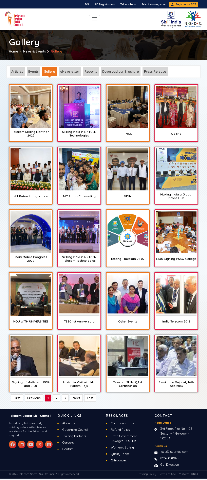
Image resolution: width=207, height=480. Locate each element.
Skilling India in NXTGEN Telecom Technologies (79, 259)
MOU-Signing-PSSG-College (176, 259)
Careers (68, 442)
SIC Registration (104, 4)
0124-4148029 (169, 458)
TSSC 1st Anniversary (79, 321)
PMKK (128, 133)
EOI (87, 4)
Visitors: (188, 474)
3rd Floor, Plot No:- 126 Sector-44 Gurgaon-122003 (176, 433)
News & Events (34, 51)
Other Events (127, 321)
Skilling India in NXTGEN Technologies (79, 133)
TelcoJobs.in (128, 4)
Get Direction (169, 464)
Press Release (155, 71)
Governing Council (75, 430)
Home (13, 51)
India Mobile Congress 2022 (31, 259)
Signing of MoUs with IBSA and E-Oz (31, 384)
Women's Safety (122, 447)
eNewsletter (69, 71)
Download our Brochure (120, 71)
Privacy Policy (147, 474)
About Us (68, 423)
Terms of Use (167, 474)
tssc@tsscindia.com (174, 452)
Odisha (176, 133)
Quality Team (120, 454)
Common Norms (122, 423)
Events (33, 71)
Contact (67, 449)
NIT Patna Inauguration (31, 196)
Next (76, 398)
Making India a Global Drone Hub (176, 196)
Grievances (119, 460)
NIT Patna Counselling (79, 196)
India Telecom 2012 (176, 321)
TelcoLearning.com (154, 4)
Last (90, 398)
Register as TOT (186, 4)
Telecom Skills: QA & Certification (128, 384)
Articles (17, 71)
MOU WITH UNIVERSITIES (31, 321)
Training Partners (74, 436)
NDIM (128, 196)
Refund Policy (120, 430)
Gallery (49, 71)
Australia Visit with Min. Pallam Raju (79, 384)
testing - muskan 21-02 (128, 259)
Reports (90, 71)
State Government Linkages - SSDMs (124, 438)
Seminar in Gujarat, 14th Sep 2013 (176, 384)
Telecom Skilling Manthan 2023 (30, 133)
